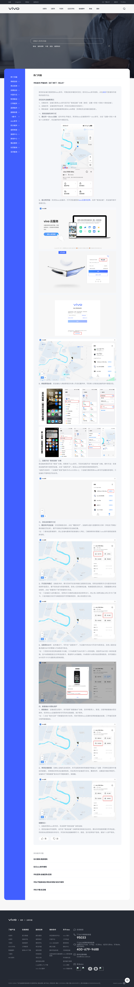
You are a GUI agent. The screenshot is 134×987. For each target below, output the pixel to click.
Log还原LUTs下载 (42, 965)
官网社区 (36, 2)
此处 (104, 92)
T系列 (10, 954)
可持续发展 (66, 950)
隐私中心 (66, 946)
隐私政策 (40, 983)
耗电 (34, 46)
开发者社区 (66, 957)
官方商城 (25, 935)
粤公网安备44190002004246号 (90, 983)
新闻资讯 (66, 943)
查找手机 (39, 943)
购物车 (116, 2)
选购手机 (25, 939)
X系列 (10, 935)
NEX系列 (11, 957)
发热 (51, 46)
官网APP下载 (26, 950)
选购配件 (25, 943)
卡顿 (46, 46)
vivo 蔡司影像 (67, 954)
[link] (13, 7)
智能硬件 (11, 950)
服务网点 (57, 46)
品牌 (9, 2)
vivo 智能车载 (67, 968)
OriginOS (18, 2)
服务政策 (40, 46)
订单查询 (25, 946)
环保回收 (39, 954)
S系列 (10, 939)
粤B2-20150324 (60, 983)
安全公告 (39, 957)
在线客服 (80, 930)
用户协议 (46, 983)
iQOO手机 (11, 946)
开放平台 (52, 939)
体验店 (27, 2)
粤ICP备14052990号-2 (73, 983)
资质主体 (52, 983)
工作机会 (66, 939)
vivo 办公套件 (40, 968)
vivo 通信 (66, 965)
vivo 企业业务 (54, 943)
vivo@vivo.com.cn (83, 956)
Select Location (117, 983)
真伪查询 (39, 935)
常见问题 (39, 946)
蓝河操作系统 (67, 961)
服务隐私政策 (40, 961)
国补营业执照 (53, 950)
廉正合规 (52, 946)
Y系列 (10, 943)
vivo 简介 (66, 935)
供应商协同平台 (54, 935)
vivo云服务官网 (84, 200)
